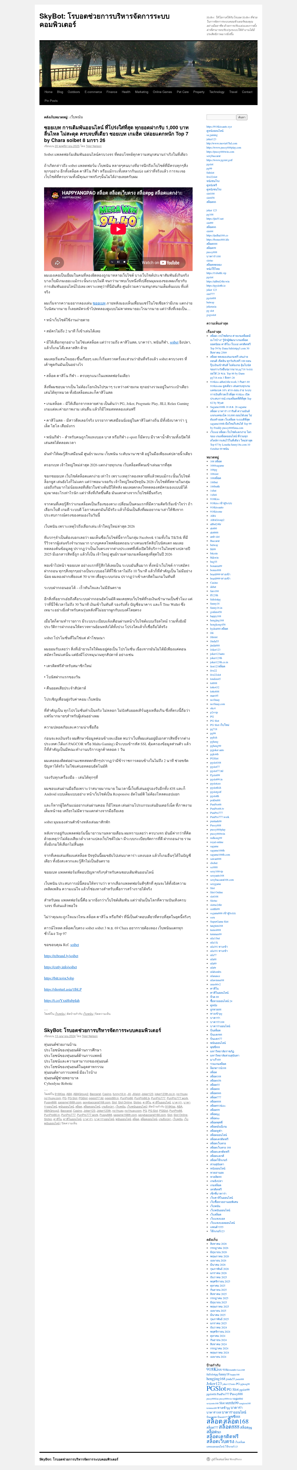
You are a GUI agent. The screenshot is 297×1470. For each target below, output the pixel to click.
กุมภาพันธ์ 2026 (219, 1269)
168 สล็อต (216, 461)
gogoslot (211, 315)
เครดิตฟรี (216, 1189)
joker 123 (212, 210)
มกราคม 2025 (218, 1323)
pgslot (210, 164)
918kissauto (216, 507)
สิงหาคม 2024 (218, 1344)
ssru (212, 917)
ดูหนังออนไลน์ (215, 130)
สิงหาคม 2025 (218, 1294)
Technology (217, 91)
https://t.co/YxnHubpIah (62, 1000)
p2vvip (214, 712)
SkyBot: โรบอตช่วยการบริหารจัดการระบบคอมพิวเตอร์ (104, 20)
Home (48, 91)
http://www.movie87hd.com (222, 143)
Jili (129, 1094)
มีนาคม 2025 (218, 1315)
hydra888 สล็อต (219, 628)
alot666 (214, 532)
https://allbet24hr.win (218, 281)
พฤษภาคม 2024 (219, 1352)
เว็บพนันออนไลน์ (137, 1106)
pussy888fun (213, 1398)
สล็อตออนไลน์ (92, 1106)
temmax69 (216, 934)
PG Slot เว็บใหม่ (219, 725)
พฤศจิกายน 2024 (220, 1331)
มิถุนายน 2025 (218, 1302)
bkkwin (214, 557)
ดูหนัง (213, 1005)
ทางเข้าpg (216, 1013)
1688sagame (217, 465)
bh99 (213, 549)
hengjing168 (217, 620)
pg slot (210, 310)
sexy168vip (216, 871)
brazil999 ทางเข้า (220, 574)
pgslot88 (211, 298)
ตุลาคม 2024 (217, 1336)
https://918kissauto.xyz (219, 126)
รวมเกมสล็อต (218, 1064)
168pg (213, 469)
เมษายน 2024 (218, 1356)
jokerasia (211, 306)
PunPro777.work (177, 1098)
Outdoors (74, 91)
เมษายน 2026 (218, 1260)
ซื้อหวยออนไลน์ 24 (221, 1001)
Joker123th (104, 1110)
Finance (112, 91)
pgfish (213, 737)
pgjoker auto (217, 750)
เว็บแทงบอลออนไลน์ (222, 1223)
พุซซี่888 (215, 1047)
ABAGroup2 (80, 1094)
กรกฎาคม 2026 (219, 1248)
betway (210, 302)
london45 (215, 679)
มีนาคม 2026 (218, 1264)
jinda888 (215, 645)
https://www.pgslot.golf (219, 160)
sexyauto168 (217, 875)
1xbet (213, 490)
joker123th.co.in (165, 1094)
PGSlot (83, 1098)
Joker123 (147, 1094)
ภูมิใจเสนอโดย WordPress (226, 1459)
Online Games (162, 91)
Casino (106, 1094)
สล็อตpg (215, 1114)
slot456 (211, 197)
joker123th (216, 658)
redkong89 (216, 838)
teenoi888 (215, 930)
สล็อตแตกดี (217, 1156)
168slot (214, 474)
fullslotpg (215, 599)
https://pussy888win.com (220, 151)
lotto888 (214, 691)
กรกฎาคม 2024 (219, 1348)
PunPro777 (158, 1098)
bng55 (213, 561)
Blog (60, 91)
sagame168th (217, 850)
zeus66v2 (215, 984)
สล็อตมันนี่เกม (218, 1126)
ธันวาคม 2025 (218, 1277)
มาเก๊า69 (215, 1059)
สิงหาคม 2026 (218, 1243)
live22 (213, 670)
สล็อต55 (215, 1084)
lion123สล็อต (217, 666)
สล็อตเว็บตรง (218, 1143)
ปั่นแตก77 (216, 1038)
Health (126, 91)
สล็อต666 (215, 1093)
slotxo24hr (216, 905)
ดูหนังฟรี (212, 185)
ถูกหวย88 (215, 1009)
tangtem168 (216, 925)
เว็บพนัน (60, 1014)
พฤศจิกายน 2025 (220, 1281)
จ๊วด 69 (214, 997)
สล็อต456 (215, 1080)
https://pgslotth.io (216, 285)
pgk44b (214, 754)
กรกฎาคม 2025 (219, 1298)
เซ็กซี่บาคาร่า (218, 1193)
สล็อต (78, 1106)
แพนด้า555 (216, 1227)
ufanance (215, 976)
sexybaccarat (213, 156)
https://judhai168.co (217, 235)
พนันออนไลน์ (66, 1106)
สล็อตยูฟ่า (216, 1130)
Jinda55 (214, 641)
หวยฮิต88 (216, 1177)
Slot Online (125, 1102)
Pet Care (183, 91)
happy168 (215, 616)
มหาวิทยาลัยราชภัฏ (222, 1051)
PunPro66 (126, 1098)
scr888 (214, 867)
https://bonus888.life (218, 239)
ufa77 (213, 955)
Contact (247, 91)
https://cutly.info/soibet (60, 966)
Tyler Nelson (94, 146)
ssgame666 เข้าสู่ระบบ (223, 913)
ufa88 (213, 959)
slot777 (211, 294)
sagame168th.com (69, 1102)
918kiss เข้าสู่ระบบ (221, 503)
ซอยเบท (99, 303)
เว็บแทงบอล (217, 1218)
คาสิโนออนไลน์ (161, 1102)
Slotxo (137, 1102)
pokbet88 (215, 800)
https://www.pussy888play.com (224, 147)
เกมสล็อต (215, 1185)
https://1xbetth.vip (216, 273)
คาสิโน (147, 1102)
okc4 (213, 708)
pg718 (213, 729)
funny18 (215, 603)
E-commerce (93, 91)
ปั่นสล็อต (215, 1030)
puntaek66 (216, 821)
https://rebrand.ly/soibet (61, 955)
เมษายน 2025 (218, 1310)
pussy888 (212, 252)
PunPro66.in (52, 1115)
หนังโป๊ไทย (213, 269)
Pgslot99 (215, 775)
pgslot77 (215, 766)
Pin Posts (51, 100)
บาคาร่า (177, 1102)
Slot (114, 1102)
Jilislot (136, 1094)
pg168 (210, 214)
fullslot (210, 172)
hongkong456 (218, 624)
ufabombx (215, 971)
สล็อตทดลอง (214, 264)
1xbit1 (213, 495)
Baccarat (95, 1094)
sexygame (215, 884)
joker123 (211, 139)
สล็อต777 (215, 1097)
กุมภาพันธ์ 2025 (219, 1319)
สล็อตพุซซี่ (216, 1122)
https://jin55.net (215, 218)
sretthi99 (215, 909)
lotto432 (214, 687)
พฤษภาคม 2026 (219, 1256)
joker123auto (217, 654)
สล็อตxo (215, 1118)
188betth (215, 486)
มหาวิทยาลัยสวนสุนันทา (224, 1055)
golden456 (216, 612)
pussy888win (217, 833)
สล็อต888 (212, 243)
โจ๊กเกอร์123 (217, 1231)
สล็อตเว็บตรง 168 (220, 1147)
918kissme (216, 511)
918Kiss (60, 1094)
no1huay (181, 1094)
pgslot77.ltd (96, 1098)
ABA (69, 1094)
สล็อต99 (211, 248)
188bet (214, 482)
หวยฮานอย (217, 1172)
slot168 (211, 193)
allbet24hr (215, 524)
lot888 (213, 683)
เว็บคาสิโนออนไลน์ (221, 1197)
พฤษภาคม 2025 (219, 1306)
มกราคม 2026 (218, 1273)
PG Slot (72, 1098)
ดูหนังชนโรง (214, 189)
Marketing (141, 91)
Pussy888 (50, 1102)
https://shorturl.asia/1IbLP (63, 989)
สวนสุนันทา (217, 1164)
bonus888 (215, 570)
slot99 (210, 223)
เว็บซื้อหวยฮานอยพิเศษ (224, 1202)
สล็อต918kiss (218, 1105)
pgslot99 (244, 1389)
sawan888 (215, 859)
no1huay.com (52, 1098)
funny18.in (119, 1094)
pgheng (214, 741)
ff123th (214, 595)
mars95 (214, 695)
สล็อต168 (215, 1076)
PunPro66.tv (142, 1098)
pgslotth (214, 796)
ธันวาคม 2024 (218, 1327)
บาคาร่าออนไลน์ (104, 1119)
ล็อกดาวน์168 (218, 1068)
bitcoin (214, 553)
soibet (174, 342)
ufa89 (213, 963)
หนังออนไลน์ (217, 1168)
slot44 (210, 231)
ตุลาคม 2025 (217, 1285)
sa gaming (212, 135)
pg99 (209, 168)
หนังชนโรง (213, 181)
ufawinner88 (217, 980)
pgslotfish (215, 787)
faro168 (214, 591)
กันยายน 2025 (218, 1289)
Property (199, 91)
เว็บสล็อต (215, 1214)
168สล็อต (215, 478)
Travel (233, 91)
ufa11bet (215, 938)
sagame (214, 846)
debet (213, 587)
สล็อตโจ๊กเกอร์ (218, 1160)
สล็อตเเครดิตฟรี (219, 1151)
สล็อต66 (211, 202)
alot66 (213, 528)
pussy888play (218, 829)
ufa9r (213, 967)
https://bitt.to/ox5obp (59, 978)
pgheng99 (215, 746)
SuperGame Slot (219, 921)
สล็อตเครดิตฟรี (219, 1139)
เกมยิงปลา (108, 1106)
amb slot (215, 536)
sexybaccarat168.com (96, 1102)
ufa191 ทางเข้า (219, 946)
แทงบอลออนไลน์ (215, 1446)
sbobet (213, 863)
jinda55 (230, 1379)
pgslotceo (215, 783)
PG (64, 1098)
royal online (216, 842)
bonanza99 (216, 566)
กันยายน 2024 (218, 1340)
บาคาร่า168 (214, 256)
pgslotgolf (215, 792)
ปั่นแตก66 (216, 1034)
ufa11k (214, 942)
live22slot (212, 177)
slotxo (210, 260)
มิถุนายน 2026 (218, 1252)
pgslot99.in (112, 1098)
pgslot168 (215, 762)
